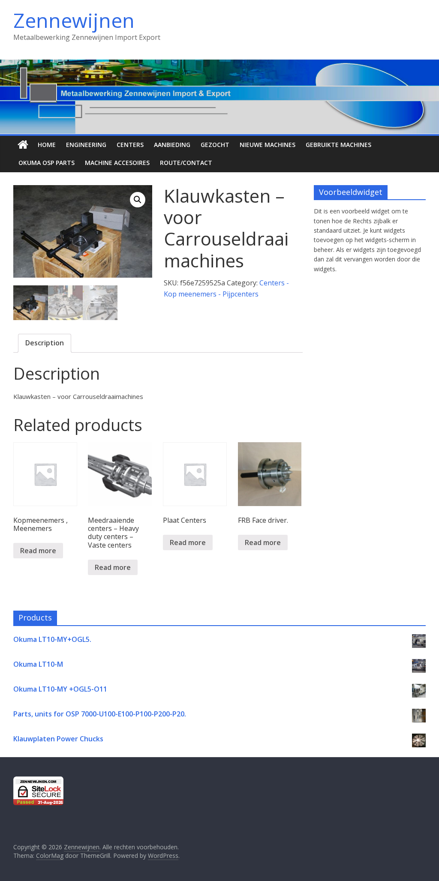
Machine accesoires (117, 163)
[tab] (44, 343)
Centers (130, 145)
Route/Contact (186, 163)
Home (47, 145)
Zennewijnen (74, 20)
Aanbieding (172, 145)
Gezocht (215, 145)
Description (44, 343)
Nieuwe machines (267, 145)
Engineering (86, 145)
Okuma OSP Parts (46, 163)
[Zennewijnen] (23, 145)
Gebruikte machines (338, 145)
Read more (38, 550)
